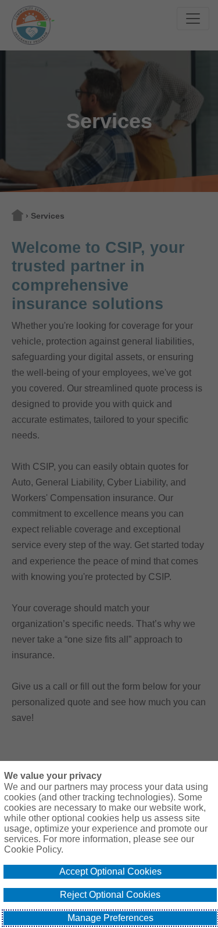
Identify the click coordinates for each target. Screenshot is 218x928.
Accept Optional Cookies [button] (110, 871)
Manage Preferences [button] (110, 918)
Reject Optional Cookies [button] (110, 895)
